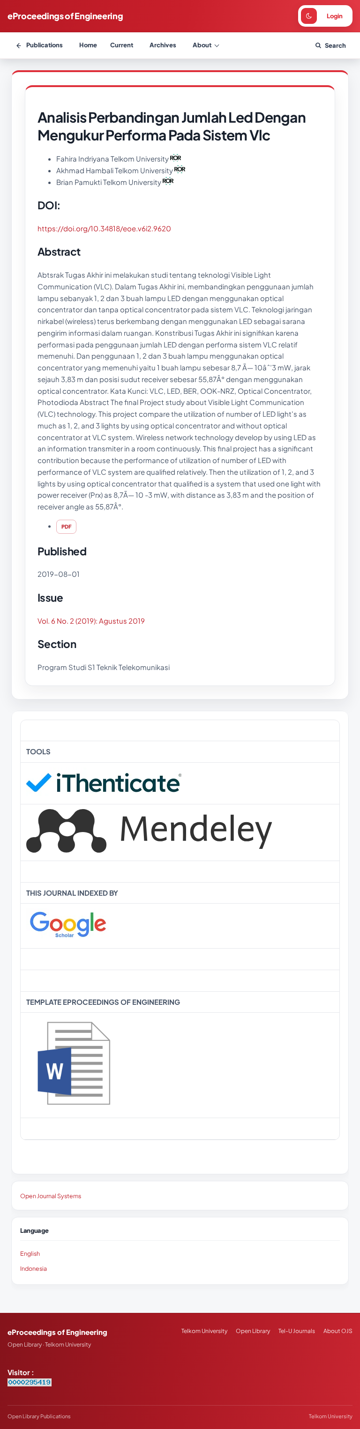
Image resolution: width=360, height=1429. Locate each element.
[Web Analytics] (30, 1383)
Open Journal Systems (50, 1196)
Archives (163, 45)
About (202, 45)
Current (121, 45)
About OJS (337, 1330)
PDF (66, 526)
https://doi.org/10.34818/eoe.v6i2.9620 (104, 228)
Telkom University (204, 1330)
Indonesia (33, 1268)
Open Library (253, 1330)
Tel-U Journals (296, 1330)
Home (88, 45)
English (30, 1253)
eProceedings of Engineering (65, 15)
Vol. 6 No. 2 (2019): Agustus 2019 (91, 620)
